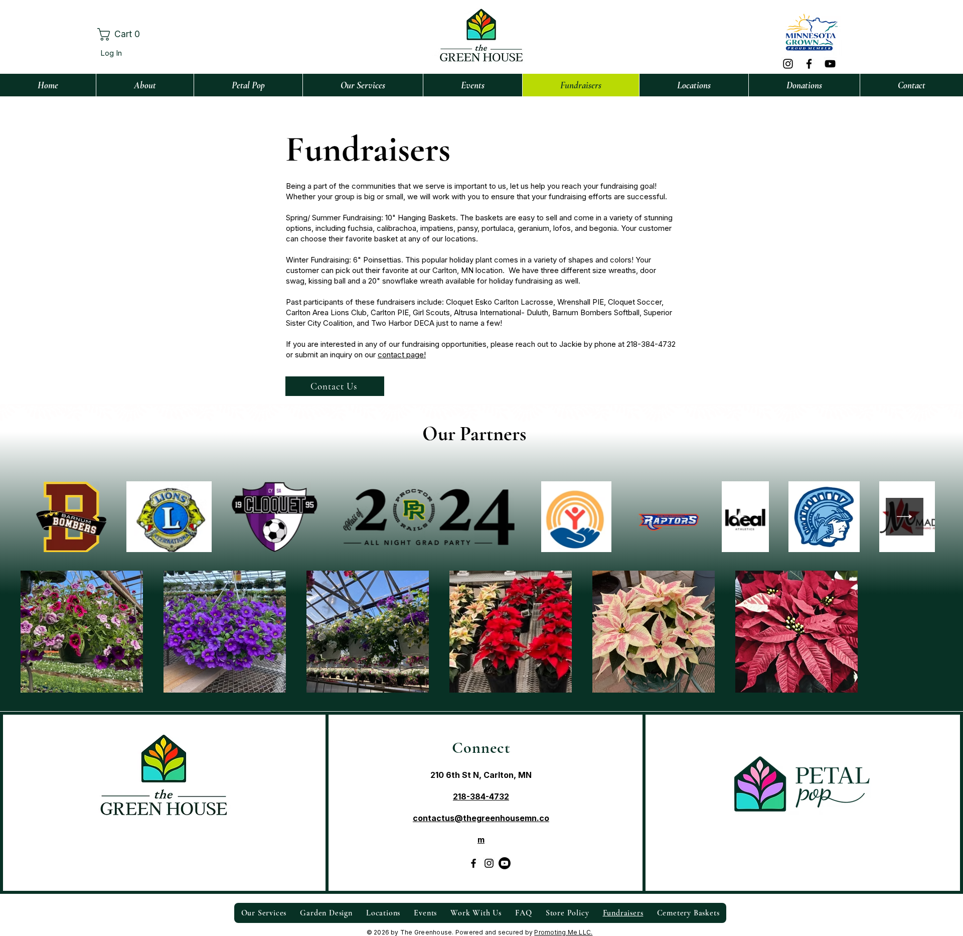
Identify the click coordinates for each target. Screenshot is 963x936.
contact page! (402, 354)
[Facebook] (809, 63)
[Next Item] (904, 517)
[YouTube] (830, 63)
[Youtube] (505, 863)
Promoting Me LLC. (563, 932)
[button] (124, 34)
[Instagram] (787, 63)
